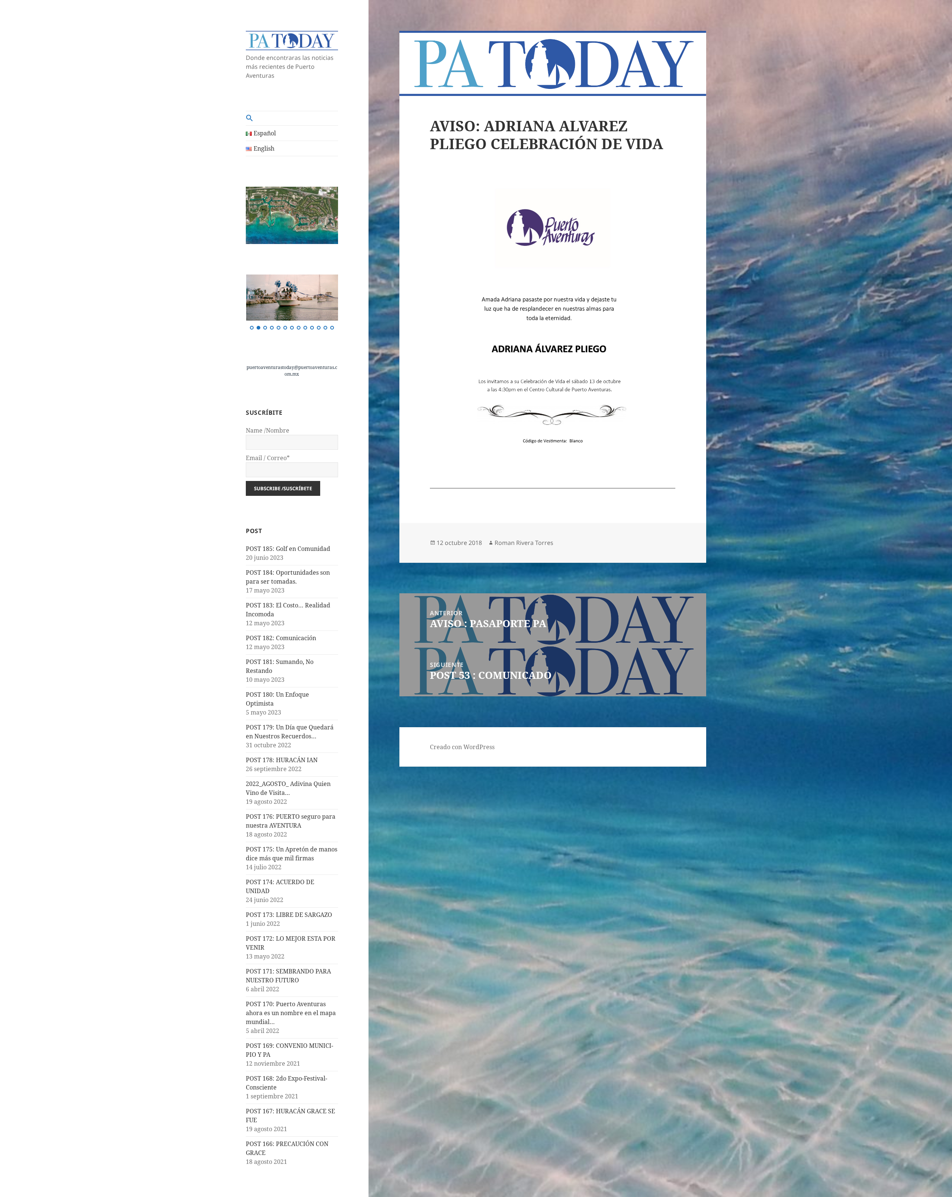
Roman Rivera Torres (524, 543)
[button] (292, 118)
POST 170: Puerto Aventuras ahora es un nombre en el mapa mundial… (291, 1013)
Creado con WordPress (462, 747)
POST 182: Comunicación (281, 638)
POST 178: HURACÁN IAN (282, 760)
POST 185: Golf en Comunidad (288, 549)
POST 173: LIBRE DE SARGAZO (289, 915)
